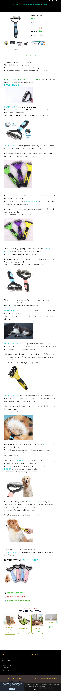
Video (16, 49)
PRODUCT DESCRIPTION (30, 55)
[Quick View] (14, 616)
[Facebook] (12, 681)
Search (4, 658)
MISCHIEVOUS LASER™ (51, 623)
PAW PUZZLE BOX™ (24, 628)
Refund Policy (6, 667)
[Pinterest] (14, 681)
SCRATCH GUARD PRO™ (10, 628)
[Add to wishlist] (14, 620)
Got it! (12, 688)
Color (32, 22)
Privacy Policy (6, 660)
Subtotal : (34, 31)
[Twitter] (9, 681)
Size (45, 22)
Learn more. (17, 686)
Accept (36, 689)
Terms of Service (6, 662)
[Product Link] (14, 618)
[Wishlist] (49, 0)
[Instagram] (17, 681)
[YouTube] (20, 681)
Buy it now (55, 35)
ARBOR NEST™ (37, 628)
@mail (34, 658)
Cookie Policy (5, 670)
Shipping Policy (6, 665)
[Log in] (52, 1)
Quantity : (34, 28)
